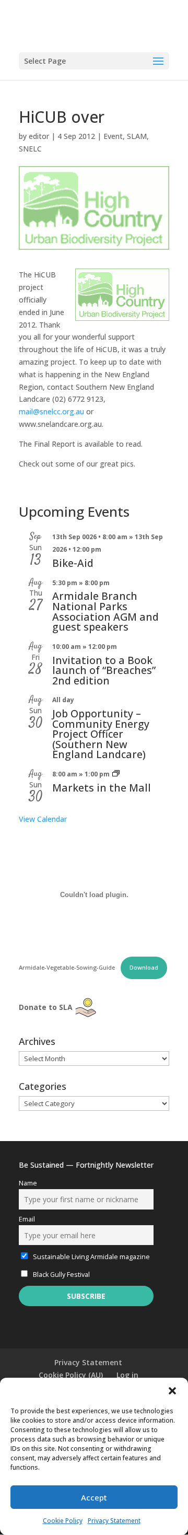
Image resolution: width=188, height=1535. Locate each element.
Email (27, 1219)
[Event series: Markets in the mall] (116, 774)
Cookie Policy (63, 1520)
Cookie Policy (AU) (71, 1375)
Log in (127, 1375)
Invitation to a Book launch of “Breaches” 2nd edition (104, 670)
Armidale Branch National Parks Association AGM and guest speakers (105, 611)
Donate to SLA (46, 1007)
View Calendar (43, 819)
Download (144, 967)
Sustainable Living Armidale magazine (90, 1256)
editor (39, 136)
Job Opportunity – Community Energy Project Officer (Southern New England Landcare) (100, 733)
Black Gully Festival (60, 1274)
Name (28, 1183)
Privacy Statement (114, 1520)
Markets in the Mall (101, 788)
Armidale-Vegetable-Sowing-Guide (67, 967)
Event (113, 136)
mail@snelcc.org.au (51, 411)
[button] (172, 1391)
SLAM (137, 136)
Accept (94, 1497)
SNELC (30, 149)
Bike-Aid (72, 563)
